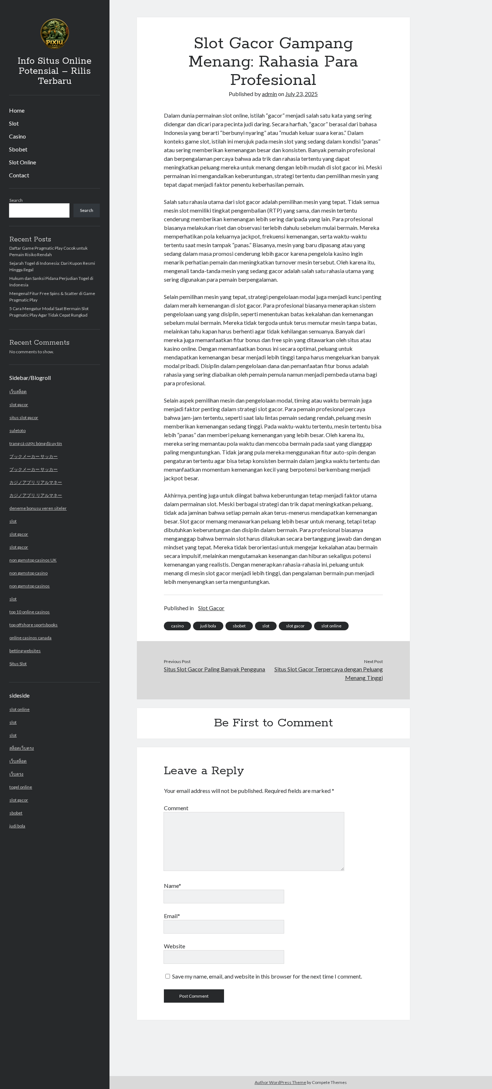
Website (174, 946)
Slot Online (22, 162)
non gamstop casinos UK (33, 560)
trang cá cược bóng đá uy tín (35, 443)
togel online (20, 787)
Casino (17, 136)
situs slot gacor (23, 417)
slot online (19, 709)
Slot (14, 123)
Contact (19, 175)
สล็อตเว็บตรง (21, 748)
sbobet (15, 813)
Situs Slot (18, 663)
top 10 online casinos (29, 611)
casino (177, 626)
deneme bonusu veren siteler (38, 508)
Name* (172, 885)
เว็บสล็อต (18, 391)
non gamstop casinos (29, 586)
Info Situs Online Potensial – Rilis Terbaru (54, 71)
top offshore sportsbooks (33, 624)
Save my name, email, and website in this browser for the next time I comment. (267, 976)
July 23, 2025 (301, 93)
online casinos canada (30, 637)
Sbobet (18, 149)
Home (16, 110)
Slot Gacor (211, 607)
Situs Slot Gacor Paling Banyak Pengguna (214, 669)
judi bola (17, 826)
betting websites (25, 650)
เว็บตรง (16, 774)
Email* (172, 915)
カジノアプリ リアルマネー (35, 482)
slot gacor (18, 404)
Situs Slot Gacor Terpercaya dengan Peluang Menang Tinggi (328, 673)
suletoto (17, 430)
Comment (176, 807)
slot (13, 521)
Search (16, 200)
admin (269, 93)
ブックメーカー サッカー (33, 456)
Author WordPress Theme (280, 1082)
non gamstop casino (28, 573)
